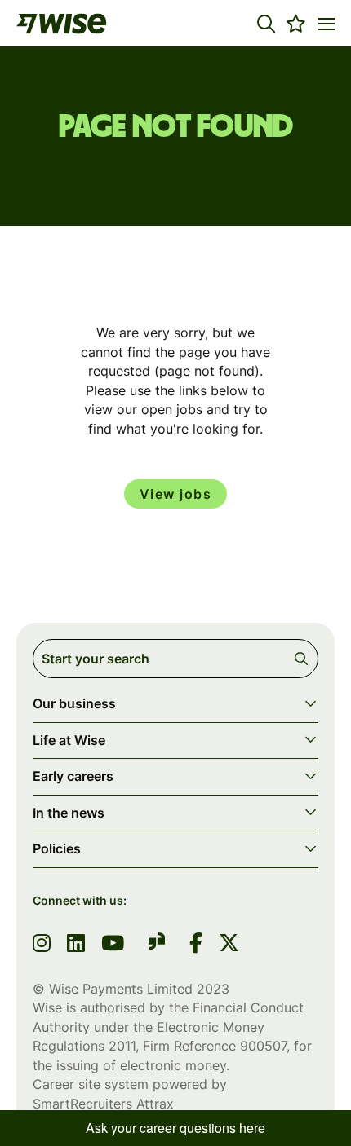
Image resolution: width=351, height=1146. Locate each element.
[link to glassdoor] (156, 944)
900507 (263, 1046)
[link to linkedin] (76, 944)
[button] (266, 24)
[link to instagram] (42, 944)
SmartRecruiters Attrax (103, 1103)
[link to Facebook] (195, 944)
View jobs (176, 494)
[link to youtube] (112, 944)
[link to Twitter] (229, 944)
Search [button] (304, 658)
